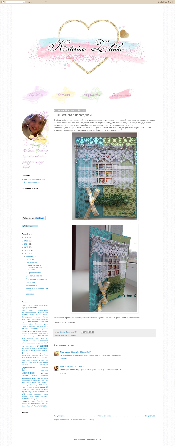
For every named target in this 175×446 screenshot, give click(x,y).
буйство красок (28, 314)
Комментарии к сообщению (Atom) (80, 420)
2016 (26, 238)
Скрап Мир (35, 357)
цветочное (28, 372)
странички (43, 360)
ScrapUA (34, 399)
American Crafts (27, 380)
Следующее (59, 416)
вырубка (44, 321)
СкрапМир (44, 357)
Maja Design (32, 392)
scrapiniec (26, 399)
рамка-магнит (31, 353)
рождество (41, 353)
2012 (26, 250)
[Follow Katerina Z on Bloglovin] (34, 219)
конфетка (34, 329)
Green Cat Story (28, 389)
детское (39, 326)
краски (24, 331)
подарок (38, 348)
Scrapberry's (34, 396)
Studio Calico (26, 403)
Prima (24, 396)
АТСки (39, 312)
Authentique (36, 380)
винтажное (33, 321)
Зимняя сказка (31, 285)
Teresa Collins (36, 403)
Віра (62, 366)
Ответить (63, 359)
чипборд (44, 373)
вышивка (24, 324)
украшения (28, 367)
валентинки (36, 319)
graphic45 (44, 387)
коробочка (44, 329)
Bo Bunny (33, 382)
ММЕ (23, 338)
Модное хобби (33, 338)
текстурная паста (40, 362)
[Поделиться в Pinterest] (93, 332)
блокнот (45, 312)
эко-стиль (44, 378)
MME (23, 394)
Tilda (42, 403)
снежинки (34, 360)
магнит (24, 333)
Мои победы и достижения (34, 179)
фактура (25, 370)
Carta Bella (40, 382)
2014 (26, 244)
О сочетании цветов (32, 182)
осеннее (33, 346)
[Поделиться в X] (87, 332)
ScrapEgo (44, 396)
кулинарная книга (42, 331)
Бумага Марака (41, 317)
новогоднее (65, 335)
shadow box (43, 399)
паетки (24, 348)
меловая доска (32, 336)
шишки (34, 375)
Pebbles (45, 394)
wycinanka (42, 406)
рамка (38, 350)
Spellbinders (42, 401)
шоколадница (26, 378)
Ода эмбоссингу (32, 262)
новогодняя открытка (35, 343)
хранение (44, 370)
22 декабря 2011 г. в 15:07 (81, 352)
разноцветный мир (28, 350)
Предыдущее (150, 416)
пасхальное (31, 348)
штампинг (36, 378)
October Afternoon (34, 394)
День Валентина (36, 324)
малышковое (32, 333)
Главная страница (104, 416)
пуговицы (44, 348)
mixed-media (43, 392)
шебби (25, 375)
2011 (26, 254)
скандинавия (26, 357)
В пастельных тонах (34, 276)
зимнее (25, 329)
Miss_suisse (65, 352)
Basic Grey (44, 380)
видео (24, 322)
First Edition (30, 387)
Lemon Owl (39, 389)
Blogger (98, 439)
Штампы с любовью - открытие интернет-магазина (35, 268)
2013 (26, 247)
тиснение (25, 364)
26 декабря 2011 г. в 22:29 (74, 366)
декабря (29, 256)
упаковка (45, 367)
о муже (27, 346)
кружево (31, 331)
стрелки (24, 362)
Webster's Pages (32, 406)
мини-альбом (43, 336)
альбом (33, 308)
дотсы (46, 326)
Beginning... (30, 294)
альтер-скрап (43, 310)
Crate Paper (34, 385)
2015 (26, 241)
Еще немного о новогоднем (36, 279)
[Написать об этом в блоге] (85, 332)
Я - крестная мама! (33, 273)
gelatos (37, 387)
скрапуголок (26, 360)
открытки (73, 335)
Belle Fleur (25, 382)
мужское (25, 341)
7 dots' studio (32, 305)
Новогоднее (30, 282)
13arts (24, 305)
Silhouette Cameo (29, 401)
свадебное (44, 355)
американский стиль (29, 312)
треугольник (44, 364)
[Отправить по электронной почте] (82, 332)
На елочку (30, 259)
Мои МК (44, 338)
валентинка (26, 319)
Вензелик (44, 319)
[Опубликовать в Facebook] (90, 332)
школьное (44, 375)
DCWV (41, 385)
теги (30, 362)
